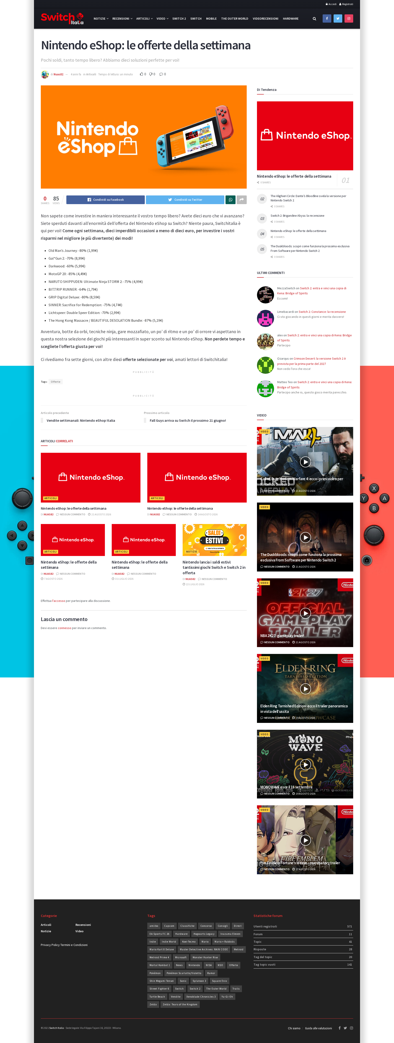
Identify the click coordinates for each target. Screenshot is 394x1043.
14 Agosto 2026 (207, 514)
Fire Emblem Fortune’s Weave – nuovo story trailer (300, 862)
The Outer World (234, 18)
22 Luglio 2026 (195, 584)
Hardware (290, 18)
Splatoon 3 (199, 980)
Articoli (143, 18)
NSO (220, 965)
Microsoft (181, 957)
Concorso (206, 925)
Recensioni (120, 18)
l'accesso (58, 601)
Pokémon (155, 973)
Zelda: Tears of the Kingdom (180, 1004)
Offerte (55, 381)
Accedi (332, 4)
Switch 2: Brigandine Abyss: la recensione (297, 215)
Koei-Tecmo (189, 941)
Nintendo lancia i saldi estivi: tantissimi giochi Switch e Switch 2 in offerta (214, 567)
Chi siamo (294, 1028)
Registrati (347, 4)
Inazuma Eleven (230, 933)
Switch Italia (56, 1028)
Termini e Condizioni (74, 945)
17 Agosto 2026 (305, 869)
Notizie (99, 18)
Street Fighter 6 (159, 988)
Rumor (211, 973)
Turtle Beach (157, 996)
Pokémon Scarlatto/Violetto (184, 973)
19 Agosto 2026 (305, 717)
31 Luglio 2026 (124, 578)
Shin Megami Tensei (162, 980)
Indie (153, 941)
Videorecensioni (265, 18)
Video (161, 18)
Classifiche (187, 925)
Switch (196, 18)
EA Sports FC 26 (159, 933)
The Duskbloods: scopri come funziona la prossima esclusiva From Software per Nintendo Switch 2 (310, 248)
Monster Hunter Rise (205, 957)
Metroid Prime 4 (159, 957)
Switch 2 (179, 18)
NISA (209, 965)
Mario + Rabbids (225, 941)
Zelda (153, 1004)
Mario (205, 941)
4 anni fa (76, 74)
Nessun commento (72, 514)
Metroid (239, 949)
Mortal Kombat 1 (160, 965)
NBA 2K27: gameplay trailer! (282, 635)
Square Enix (219, 980)
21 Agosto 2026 (101, 514)
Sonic (183, 980)
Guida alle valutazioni (318, 1028)
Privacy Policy (50, 945)
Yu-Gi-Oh (227, 996)
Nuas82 (58, 74)
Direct (238, 925)
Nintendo (194, 965)
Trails (236, 988)
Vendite (176, 996)
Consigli (223, 925)
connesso (64, 628)
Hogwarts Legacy (204, 933)
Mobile (211, 18)
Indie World (169, 941)
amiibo (154, 925)
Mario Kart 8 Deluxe (162, 949)
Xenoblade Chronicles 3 (201, 996)
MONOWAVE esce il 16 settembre (286, 787)
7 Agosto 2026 (53, 578)
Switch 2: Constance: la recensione (322, 312)
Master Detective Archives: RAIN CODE (204, 949)
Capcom (169, 925)
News (179, 965)
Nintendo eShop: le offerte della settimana (73, 508)
